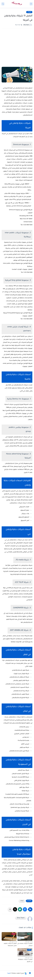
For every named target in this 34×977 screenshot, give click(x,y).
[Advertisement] (17, 50)
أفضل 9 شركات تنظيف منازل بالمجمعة (10, 944)
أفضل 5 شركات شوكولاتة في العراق (25, 960)
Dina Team (26, 24)
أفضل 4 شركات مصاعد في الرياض (24, 944)
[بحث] (3, 4)
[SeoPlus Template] (26, 973)
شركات (29, 12)
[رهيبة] (17, 4)
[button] (25, 909)
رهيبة (8, 973)
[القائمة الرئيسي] (31, 4)
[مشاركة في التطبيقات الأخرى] (10, 909)
